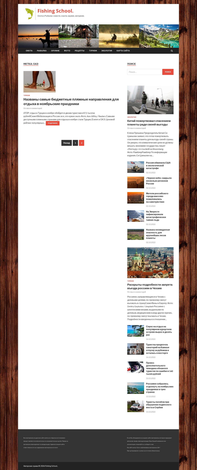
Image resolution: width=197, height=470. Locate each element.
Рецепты (79, 51)
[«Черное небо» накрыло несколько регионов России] (135, 187)
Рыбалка (42, 51)
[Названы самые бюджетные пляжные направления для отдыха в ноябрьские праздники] (72, 83)
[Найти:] (150, 72)
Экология (106, 51)
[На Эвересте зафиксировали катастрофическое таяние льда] (135, 221)
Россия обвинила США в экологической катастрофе (158, 165)
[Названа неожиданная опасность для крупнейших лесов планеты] (135, 239)
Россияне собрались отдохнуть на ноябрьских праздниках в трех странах (159, 387)
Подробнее (52, 123)
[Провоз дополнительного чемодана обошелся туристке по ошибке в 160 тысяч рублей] (135, 372)
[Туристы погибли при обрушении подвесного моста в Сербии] (135, 411)
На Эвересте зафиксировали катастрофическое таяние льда (156, 215)
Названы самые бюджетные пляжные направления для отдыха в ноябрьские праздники (71, 101)
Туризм (93, 51)
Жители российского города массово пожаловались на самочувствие (157, 197)
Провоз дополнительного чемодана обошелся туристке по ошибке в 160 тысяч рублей (159, 368)
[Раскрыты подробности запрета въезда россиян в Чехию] (150, 278)
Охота (29, 51)
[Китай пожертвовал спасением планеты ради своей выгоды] (150, 114)
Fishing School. (55, 11)
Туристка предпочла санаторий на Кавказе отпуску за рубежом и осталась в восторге (157, 348)
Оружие (55, 51)
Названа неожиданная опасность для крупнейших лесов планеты (158, 233)
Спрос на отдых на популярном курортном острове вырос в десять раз (159, 330)
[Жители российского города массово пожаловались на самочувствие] (135, 202)
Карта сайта (123, 51)
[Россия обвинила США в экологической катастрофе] (135, 172)
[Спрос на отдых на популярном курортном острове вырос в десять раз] (135, 336)
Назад (66, 143)
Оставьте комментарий (32, 108)
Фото (67, 51)
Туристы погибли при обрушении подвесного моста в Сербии (158, 405)
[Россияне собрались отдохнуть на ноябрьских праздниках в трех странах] (135, 393)
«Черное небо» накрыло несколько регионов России (159, 181)
